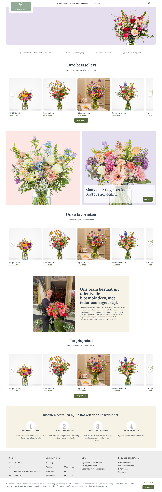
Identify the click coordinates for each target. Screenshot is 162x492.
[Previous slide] (12, 94)
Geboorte (122, 472)
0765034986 (18, 467)
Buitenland (73, 3)
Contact (85, 3)
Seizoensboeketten (126, 466)
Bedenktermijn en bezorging (93, 469)
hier (78, 484)
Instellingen (148, 482)
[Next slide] (150, 94)
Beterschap (48, 113)
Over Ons (95, 3)
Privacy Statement (89, 466)
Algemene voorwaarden (92, 462)
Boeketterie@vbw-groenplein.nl (27, 471)
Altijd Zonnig (15, 113)
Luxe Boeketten (124, 462)
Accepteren (148, 487)
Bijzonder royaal (85, 113)
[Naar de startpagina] (21, 6)
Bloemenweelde (119, 113)
